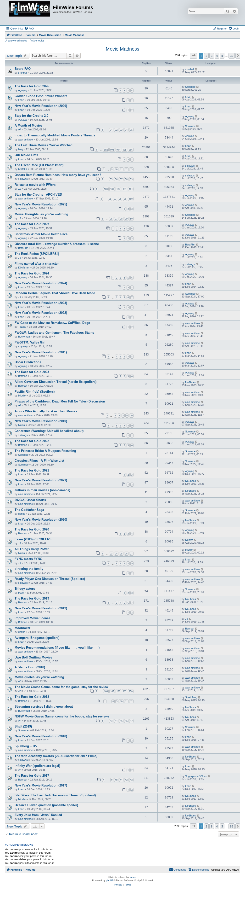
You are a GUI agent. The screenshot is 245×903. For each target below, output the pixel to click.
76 (111, 218)
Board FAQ (23, 68)
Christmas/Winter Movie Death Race (41, 234)
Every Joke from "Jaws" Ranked (38, 815)
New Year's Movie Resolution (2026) (41, 106)
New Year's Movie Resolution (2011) (41, 352)
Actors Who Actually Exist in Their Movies (46, 411)
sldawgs (190, 165)
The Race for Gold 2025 (32, 224)
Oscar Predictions (28, 362)
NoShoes (190, 382)
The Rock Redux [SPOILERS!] (37, 254)
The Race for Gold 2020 (32, 529)
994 (118, 149)
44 (116, 720)
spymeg (23, 346)
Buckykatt (24, 336)
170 (131, 691)
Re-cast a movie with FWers (35, 184)
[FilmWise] (29, 12)
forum (133, 877)
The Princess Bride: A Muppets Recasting (45, 451)
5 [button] (222, 55)
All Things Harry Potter (32, 549)
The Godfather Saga (29, 510)
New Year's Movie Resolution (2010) (41, 421)
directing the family (29, 569)
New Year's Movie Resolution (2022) (41, 313)
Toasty (22, 326)
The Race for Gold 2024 (32, 273)
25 (121, 553)
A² (19, 129)
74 (126, 129)
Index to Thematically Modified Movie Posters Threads (55, 135)
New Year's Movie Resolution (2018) (41, 736)
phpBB (110, 880)
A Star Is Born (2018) (30, 667)
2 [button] (206, 55)
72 (116, 129)
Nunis (21, 425)
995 (124, 149)
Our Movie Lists (26, 155)
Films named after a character (37, 263)
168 (118, 691)
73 (121, 129)
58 (126, 179)
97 (115, 198)
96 (110, 198)
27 (131, 553)
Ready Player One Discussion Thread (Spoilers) (50, 579)
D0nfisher (23, 267)
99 (125, 198)
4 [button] (217, 55)
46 (126, 720)
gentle (21, 513)
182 (118, 189)
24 (116, 553)
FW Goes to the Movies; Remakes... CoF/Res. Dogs (52, 323)
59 (131, 179)
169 (124, 691)
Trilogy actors (25, 588)
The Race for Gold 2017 (32, 775)
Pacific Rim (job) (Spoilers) (35, 391)
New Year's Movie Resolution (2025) (41, 204)
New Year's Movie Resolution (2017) (41, 785)
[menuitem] (29, 28)
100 (131, 198)
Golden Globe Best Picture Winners (41, 96)
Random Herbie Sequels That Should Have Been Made (55, 293)
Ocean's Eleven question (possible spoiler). (47, 805)
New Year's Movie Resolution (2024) (41, 283)
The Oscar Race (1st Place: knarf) (39, 165)
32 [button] (231, 55)
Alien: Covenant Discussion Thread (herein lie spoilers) (55, 382)
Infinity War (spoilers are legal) (37, 766)
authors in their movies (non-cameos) (42, 490)
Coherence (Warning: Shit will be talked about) (49, 431)
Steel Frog (191, 697)
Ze (19, 188)
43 (111, 720)
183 (124, 189)
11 (121, 169)
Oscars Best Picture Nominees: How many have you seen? (58, 175)
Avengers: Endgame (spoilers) (37, 638)
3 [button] (211, 55)
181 (112, 189)
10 (116, 169)
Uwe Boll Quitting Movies (33, 657)
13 (131, 169)
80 (131, 218)
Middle (22, 395)
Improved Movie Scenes (32, 618)
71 (111, 129)
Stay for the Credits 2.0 (31, 115)
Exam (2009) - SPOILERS (33, 539)
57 (121, 179)
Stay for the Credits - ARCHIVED (38, 194)
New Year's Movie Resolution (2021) (41, 480)
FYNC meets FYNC (28, 559)
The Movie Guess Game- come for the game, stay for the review (61, 687)
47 (131, 720)
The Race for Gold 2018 (32, 697)
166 (106, 691)
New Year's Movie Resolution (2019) (41, 608)
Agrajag (22, 90)
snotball (22, 72)
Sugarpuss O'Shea (196, 776)
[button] (193, 55)
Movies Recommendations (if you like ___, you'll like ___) (57, 647)
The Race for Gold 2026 (32, 86)
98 (120, 198)
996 (131, 149)
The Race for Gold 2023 (32, 372)
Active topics (37, 40)
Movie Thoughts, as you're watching (41, 214)
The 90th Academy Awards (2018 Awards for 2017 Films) (56, 756)
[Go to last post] (196, 69)
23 (111, 553)
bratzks (22, 169)
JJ (19, 218)
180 (106, 189)
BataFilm (23, 247)
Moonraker (22, 628)
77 (116, 218)
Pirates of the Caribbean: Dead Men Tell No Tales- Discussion (60, 401)
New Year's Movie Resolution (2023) (41, 303)
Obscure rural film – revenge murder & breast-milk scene (57, 244)
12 (126, 169)
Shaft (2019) (23, 726)
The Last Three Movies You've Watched (43, 145)
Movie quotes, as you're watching (39, 677)
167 (112, 691)
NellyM (189, 539)
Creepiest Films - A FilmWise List (39, 460)
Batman (22, 375)
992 (106, 149)
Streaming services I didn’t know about (44, 706)
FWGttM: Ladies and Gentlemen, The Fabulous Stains (54, 332)
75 (131, 129)
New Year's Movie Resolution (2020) (41, 519)
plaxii (21, 592)
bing (20, 149)
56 (116, 179)
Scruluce (190, 86)
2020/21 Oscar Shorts (30, 500)
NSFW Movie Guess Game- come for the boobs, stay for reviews (62, 716)
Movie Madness (122, 49)
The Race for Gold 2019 (32, 598)
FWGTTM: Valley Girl (30, 342)
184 (131, 189)
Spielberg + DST (27, 746)
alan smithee (25, 139)
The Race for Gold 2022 (32, 441)
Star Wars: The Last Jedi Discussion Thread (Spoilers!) (55, 795)
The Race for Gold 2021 (32, 470)
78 (121, 218)
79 (126, 218)
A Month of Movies (28, 125)
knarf (21, 100)
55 (111, 179)
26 (126, 553)
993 (112, 149)
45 (121, 720)
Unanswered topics (16, 40)
